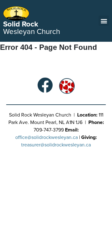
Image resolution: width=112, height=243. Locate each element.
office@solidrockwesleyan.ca (46, 137)
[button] (104, 21)
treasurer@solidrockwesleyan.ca (56, 145)
